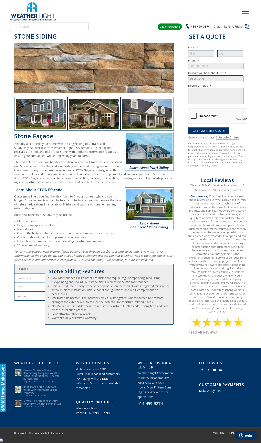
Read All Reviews (202, 332)
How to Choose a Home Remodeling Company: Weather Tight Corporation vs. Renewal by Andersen (41, 374)
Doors (105, 413)
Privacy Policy (209, 165)
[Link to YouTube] (214, 370)
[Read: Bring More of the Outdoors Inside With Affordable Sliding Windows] (18, 389)
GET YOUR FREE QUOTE (209, 130)
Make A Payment (210, 391)
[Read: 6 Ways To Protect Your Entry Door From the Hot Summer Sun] (18, 403)
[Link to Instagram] (208, 370)
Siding (94, 408)
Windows (82, 408)
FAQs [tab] (20, 286)
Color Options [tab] (25, 277)
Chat (217, 26)
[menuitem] (218, 433)
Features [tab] (23, 268)
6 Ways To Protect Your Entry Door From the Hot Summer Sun (42, 402)
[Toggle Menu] (245, 11)
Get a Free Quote (170, 26)
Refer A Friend (233, 26)
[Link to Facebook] (202, 370)
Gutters (94, 413)
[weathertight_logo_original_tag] (33, 11)
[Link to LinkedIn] (220, 370)
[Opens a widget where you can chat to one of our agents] (245, 436)
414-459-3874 (200, 26)
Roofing (81, 413)
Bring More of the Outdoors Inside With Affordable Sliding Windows (40, 389)
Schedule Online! (227, 137)
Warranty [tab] (23, 296)
